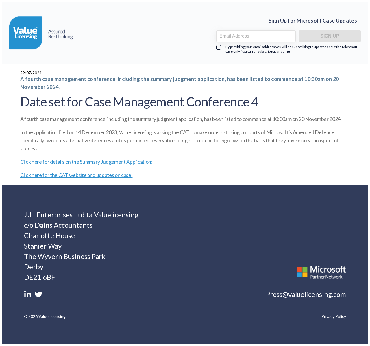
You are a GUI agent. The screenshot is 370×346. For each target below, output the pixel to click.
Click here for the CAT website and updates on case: (76, 175)
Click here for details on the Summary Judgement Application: (86, 162)
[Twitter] (38, 296)
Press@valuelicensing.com (306, 294)
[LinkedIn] (28, 296)
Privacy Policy (333, 316)
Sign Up (329, 36)
